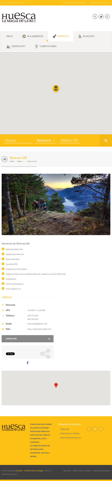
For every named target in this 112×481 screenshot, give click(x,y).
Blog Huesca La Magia (69, 433)
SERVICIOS (63, 36)
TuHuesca (19, 470)
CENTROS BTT (18, 46)
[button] (56, 88)
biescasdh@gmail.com (37, 323)
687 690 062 (33, 319)
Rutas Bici (89, 36)
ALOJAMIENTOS (35, 36)
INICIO (9, 36)
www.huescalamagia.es (100, 2)
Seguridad (64, 429)
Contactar (11, 338)
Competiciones (48, 46)
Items (19, 161)
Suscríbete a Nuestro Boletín (74, 2)
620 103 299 (33, 315)
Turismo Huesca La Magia (33, 470)
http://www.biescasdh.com (39, 329)
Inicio (12, 161)
